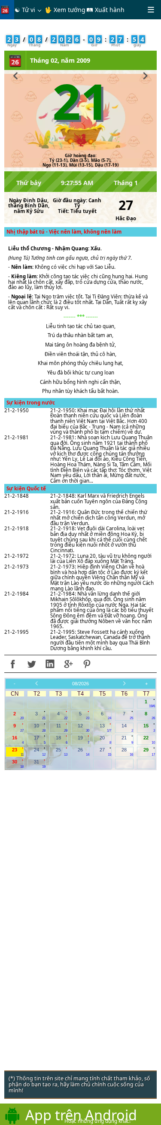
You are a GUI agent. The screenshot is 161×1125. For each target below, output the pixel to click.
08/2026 (80, 683)
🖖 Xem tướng (65, 10)
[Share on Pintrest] (86, 663)
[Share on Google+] (68, 663)
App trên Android (81, 1114)
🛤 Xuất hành (105, 10)
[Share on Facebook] (12, 663)
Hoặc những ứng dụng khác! (97, 1121)
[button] (15, 74)
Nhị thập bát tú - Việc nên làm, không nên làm (64, 231)
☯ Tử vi (25, 10)
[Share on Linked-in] (49, 663)
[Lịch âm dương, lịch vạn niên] (7, 9)
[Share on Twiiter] (31, 663)
